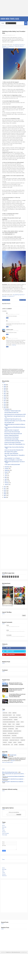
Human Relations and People (8, 726)
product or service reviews (17, 737)
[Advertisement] (8, 8)
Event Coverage (5, 833)
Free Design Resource (16, 952)
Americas (14, 712)
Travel (3, 830)
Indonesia (5, 728)
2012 (5, 486)
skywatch (5, 742)
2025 (5, 386)
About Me (4, 827)
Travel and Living (6, 744)
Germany (18, 724)
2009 (5, 492)
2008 (5, 493)
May (6, 477)
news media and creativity (13, 733)
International (11, 728)
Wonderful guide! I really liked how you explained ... (13, 779)
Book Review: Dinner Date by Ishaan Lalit (13, 433)
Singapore (23, 740)
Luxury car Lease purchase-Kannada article (13, 450)
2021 (5, 393)
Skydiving (14, 345)
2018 (5, 398)
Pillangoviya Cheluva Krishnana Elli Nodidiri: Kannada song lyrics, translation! (16, 690)
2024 (5, 388)
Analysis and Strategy (7, 715)
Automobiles (5, 717)
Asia (14, 715)
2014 (5, 405)
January (6, 484)
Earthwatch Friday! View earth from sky (12, 419)
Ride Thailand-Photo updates (10, 451)
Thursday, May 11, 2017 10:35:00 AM (12, 338)
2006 (5, 497)
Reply (7, 326)
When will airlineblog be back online (9, 772)
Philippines (14, 735)
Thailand (19, 742)
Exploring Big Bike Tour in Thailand (12, 458)
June (6, 475)
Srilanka (10, 742)
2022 (5, 391)
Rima (7, 337)
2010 (5, 490)
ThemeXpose (8, 952)
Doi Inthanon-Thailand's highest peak (12, 410)
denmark (15, 719)
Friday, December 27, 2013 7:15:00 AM (12, 330)
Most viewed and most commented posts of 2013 (15, 414)
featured (4, 724)
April (6, 479)
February (7, 482)
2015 (5, 404)
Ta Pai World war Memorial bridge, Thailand (14, 440)
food (14, 724)
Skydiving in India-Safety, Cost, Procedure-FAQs (14, 420)
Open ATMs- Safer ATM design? (11, 453)
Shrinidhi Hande (9, 329)
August (6, 472)
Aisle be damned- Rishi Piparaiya (11, 437)
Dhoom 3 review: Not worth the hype (12, 431)
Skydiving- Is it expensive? (8, 46)
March (6, 480)
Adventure (5, 712)
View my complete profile (7, 762)
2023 (5, 389)
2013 (5, 407)
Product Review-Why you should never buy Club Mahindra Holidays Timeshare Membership (17, 695)
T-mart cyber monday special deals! (12, 464)
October (6, 468)
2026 (5, 384)
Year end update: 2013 (9, 422)
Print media (4, 834)
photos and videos (6, 737)
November (7, 466)
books (20, 717)
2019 (5, 397)
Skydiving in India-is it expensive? (11, 430)
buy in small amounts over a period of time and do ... (13, 773)
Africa (10, 712)
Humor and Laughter (20, 726)
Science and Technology (14, 740)
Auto (3, 828)
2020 (5, 395)
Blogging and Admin (13, 717)
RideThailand (5, 740)
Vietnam (15, 744)
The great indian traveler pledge (11, 438)
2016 (5, 402)
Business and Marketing (7, 719)
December (7, 409)
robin (7, 625)
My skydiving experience (18, 44)
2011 (5, 488)
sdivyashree (8, 635)
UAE (12, 744)
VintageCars (21, 744)
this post (13, 760)
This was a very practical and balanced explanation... (13, 776)
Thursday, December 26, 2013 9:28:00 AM (12, 314)
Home (2, 23)
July (6, 473)
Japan (16, 728)
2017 (5, 400)
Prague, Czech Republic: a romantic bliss (13, 459)
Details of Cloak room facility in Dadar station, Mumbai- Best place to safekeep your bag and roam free (17, 701)
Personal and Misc (6, 735)
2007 (5, 495)
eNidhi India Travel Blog (10, 18)
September (7, 470)
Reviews (4, 831)
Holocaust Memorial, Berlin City (11, 412)
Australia (18, 715)
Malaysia (4, 733)
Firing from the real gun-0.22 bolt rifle (12, 442)
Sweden (14, 742)
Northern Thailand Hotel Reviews (11, 435)
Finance (9, 724)
